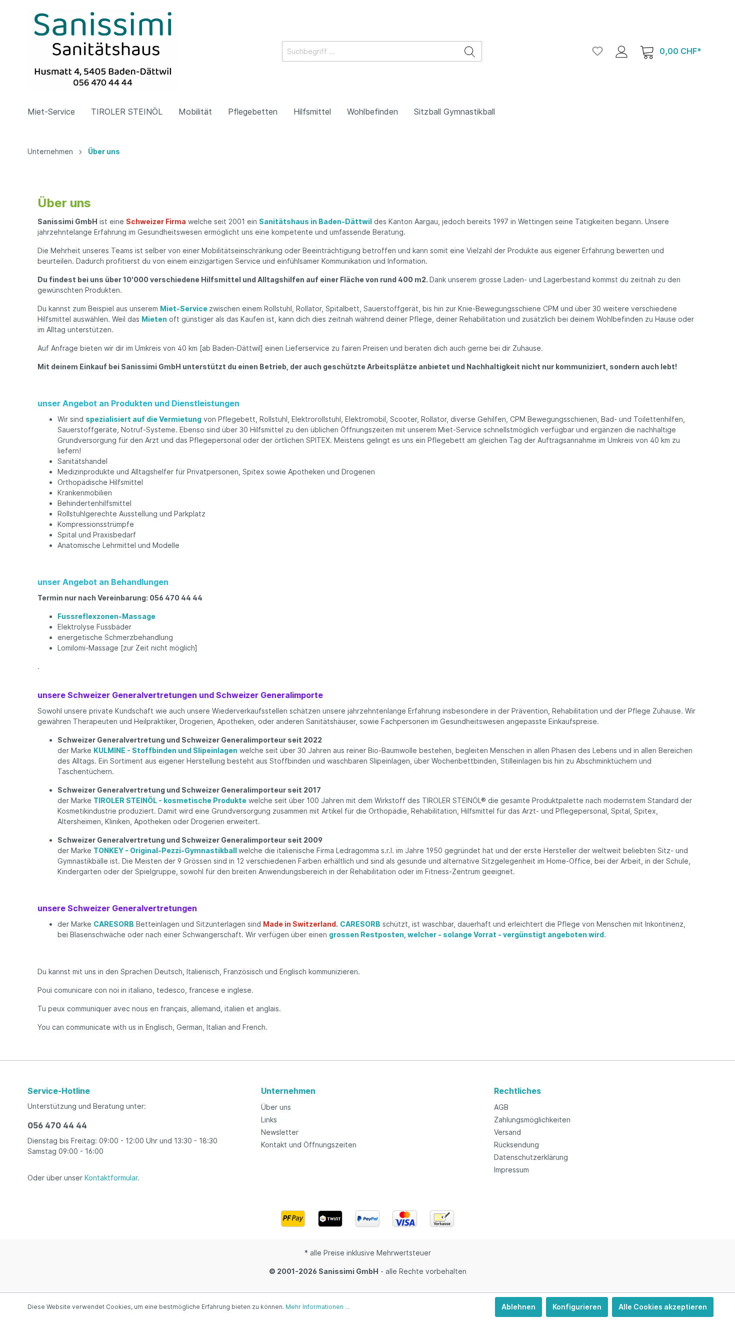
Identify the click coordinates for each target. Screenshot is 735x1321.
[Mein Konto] (621, 51)
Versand (507, 1132)
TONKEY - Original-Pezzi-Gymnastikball (165, 850)
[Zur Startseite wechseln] (103, 49)
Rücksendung (516, 1144)
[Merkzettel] (597, 51)
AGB (501, 1107)
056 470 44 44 (57, 1125)
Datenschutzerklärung (531, 1157)
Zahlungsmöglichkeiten (532, 1119)
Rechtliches (517, 1091)
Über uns (276, 1107)
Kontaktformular (111, 1177)
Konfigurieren (577, 1306)
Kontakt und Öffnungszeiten (308, 1144)
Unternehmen (288, 1091)
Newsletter (279, 1132)
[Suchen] (470, 51)
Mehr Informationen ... (318, 1306)
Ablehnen (519, 1306)
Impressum (511, 1169)
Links (269, 1119)
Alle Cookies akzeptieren (662, 1306)
